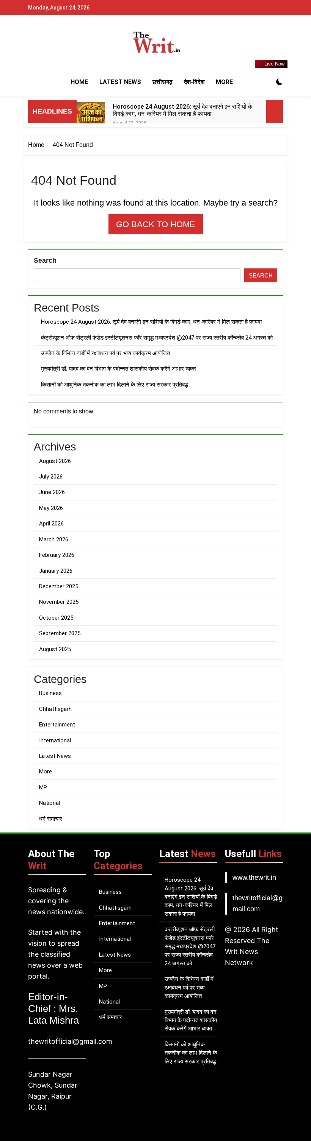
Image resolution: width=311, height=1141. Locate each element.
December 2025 (58, 586)
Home (79, 82)
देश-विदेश (194, 82)
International (55, 740)
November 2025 (59, 602)
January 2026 (55, 570)
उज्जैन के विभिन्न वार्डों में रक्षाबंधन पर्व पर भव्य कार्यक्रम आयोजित (105, 353)
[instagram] (41, 42)
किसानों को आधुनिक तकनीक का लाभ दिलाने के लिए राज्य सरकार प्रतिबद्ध (114, 384)
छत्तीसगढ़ (162, 82)
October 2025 (56, 617)
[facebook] (32, 42)
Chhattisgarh (55, 709)
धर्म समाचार (50, 818)
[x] (50, 42)
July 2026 (51, 476)
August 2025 (55, 649)
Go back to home (155, 224)
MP (43, 787)
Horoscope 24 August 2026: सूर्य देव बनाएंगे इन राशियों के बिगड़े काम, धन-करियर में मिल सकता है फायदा (183, 110)
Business (50, 693)
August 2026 (55, 461)
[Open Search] (266, 82)
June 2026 (52, 492)
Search (45, 260)
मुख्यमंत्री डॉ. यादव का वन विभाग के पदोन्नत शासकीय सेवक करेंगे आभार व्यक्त (118, 368)
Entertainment (57, 724)
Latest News (120, 82)
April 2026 (51, 523)
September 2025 (59, 633)
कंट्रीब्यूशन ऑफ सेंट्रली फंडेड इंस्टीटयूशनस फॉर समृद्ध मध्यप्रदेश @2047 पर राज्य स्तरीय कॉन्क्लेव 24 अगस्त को (157, 337)
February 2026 (56, 555)
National (49, 803)
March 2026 (53, 539)
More (224, 82)
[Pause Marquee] (274, 111)
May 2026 (51, 508)
